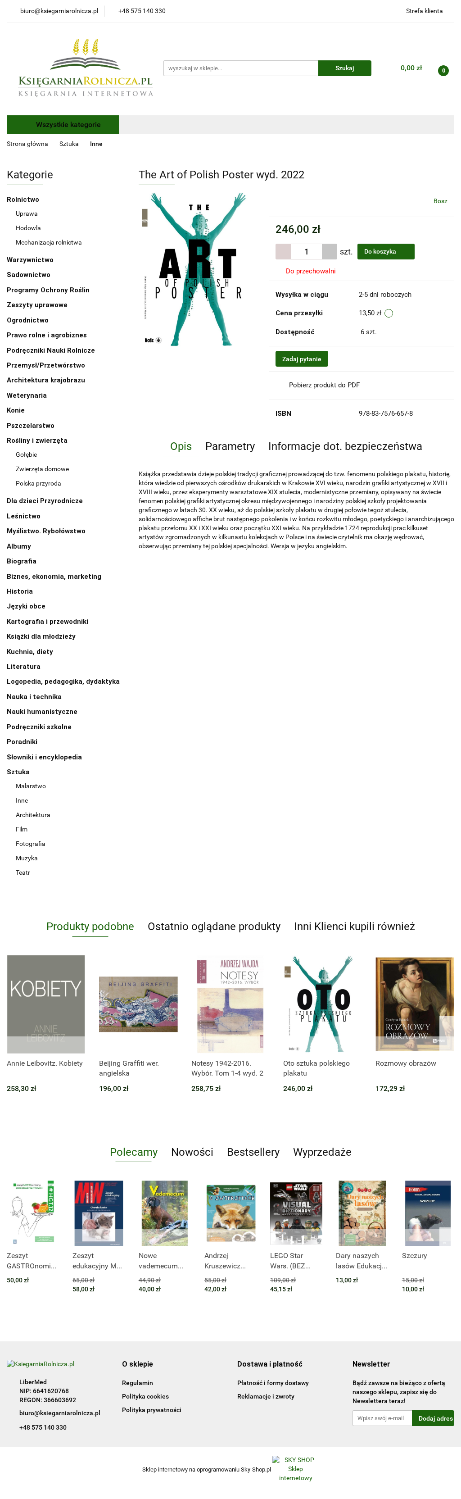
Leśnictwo (24, 516)
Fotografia (30, 843)
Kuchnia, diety (31, 652)
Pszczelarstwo (30, 426)
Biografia (22, 561)
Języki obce (27, 606)
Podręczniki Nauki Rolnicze (51, 350)
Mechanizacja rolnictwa (49, 242)
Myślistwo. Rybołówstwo (46, 531)
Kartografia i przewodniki (48, 622)
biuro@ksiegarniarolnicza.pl (59, 1413)
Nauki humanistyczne (43, 712)
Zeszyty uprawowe (37, 305)
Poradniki (23, 742)
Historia (21, 591)
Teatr (23, 872)
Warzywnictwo (30, 260)
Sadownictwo (28, 275)
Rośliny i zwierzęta (38, 440)
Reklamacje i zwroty (265, 1396)
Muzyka (27, 858)
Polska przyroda (38, 483)
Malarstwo (31, 786)
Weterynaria (27, 395)
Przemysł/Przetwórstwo (46, 365)
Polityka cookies (145, 1396)
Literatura (24, 667)
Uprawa (27, 213)
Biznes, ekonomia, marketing (55, 576)
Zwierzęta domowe (42, 468)
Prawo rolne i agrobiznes (47, 335)
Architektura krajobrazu (46, 380)
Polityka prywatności (151, 1409)
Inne (22, 800)
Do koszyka (381, 251)
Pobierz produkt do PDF (324, 385)
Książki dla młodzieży (42, 636)
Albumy (20, 546)
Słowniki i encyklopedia (45, 757)
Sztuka (19, 772)
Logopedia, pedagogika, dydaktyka (63, 681)
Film (21, 829)
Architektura (33, 814)
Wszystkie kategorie (67, 124)
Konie (16, 410)
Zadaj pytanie (301, 359)
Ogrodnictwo (28, 320)
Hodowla (28, 228)
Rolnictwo (24, 199)
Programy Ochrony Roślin (48, 290)
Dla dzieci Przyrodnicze (45, 501)
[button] (137, 1364)
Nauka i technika (35, 697)
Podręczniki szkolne (40, 727)
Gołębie (26, 454)
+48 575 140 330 (43, 1427)
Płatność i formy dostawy (273, 1382)
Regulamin (137, 1382)
